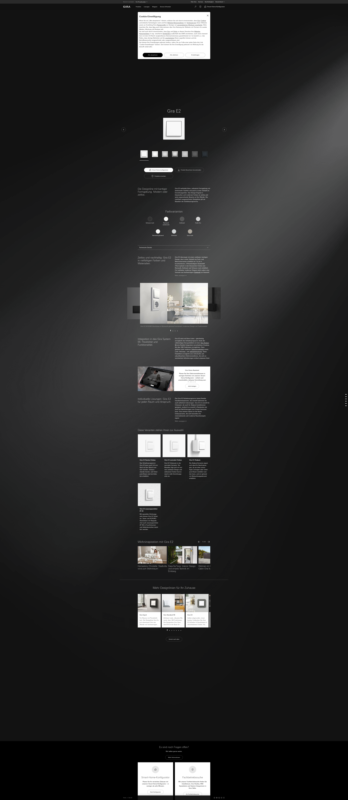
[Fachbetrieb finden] (200, 7)
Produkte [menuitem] (138, 6)
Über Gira (193, 2)
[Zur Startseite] (126, 7)
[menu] (346, 400)
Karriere (200, 2)
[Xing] (221, 798)
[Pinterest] (224, 798)
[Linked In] (219, 798)
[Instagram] (214, 798)
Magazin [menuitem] (154, 6)
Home (124, 797)
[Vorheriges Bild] (123, 129)
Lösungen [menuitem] (147, 6)
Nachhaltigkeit (209, 2)
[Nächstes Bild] (224, 129)
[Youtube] (217, 798)
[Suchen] (195, 7)
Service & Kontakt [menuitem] (165, 6)
